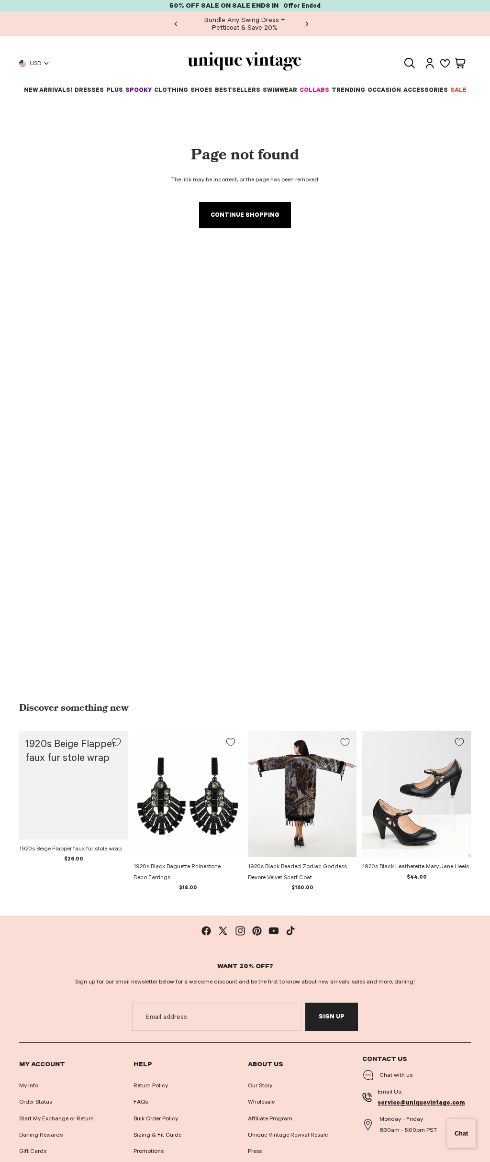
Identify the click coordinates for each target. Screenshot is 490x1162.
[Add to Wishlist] (116, 742)
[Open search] (409, 63)
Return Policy (151, 1085)
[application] (461, 1133)
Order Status (35, 1101)
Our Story (260, 1085)
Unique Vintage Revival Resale (288, 1134)
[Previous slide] (176, 23)
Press (255, 1151)
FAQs (141, 1101)
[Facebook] (206, 931)
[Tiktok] (290, 931)
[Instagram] (240, 931)
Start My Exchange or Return (56, 1118)
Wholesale (261, 1101)
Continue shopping (245, 214)
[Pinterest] (257, 931)
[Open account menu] (429, 63)
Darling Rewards (41, 1134)
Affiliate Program (270, 1118)
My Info (28, 1085)
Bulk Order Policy (156, 1118)
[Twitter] (223, 931)
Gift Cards (32, 1151)
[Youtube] (273, 931)
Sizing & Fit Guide (157, 1134)
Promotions (149, 1151)
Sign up (332, 1016)
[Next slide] (306, 23)
